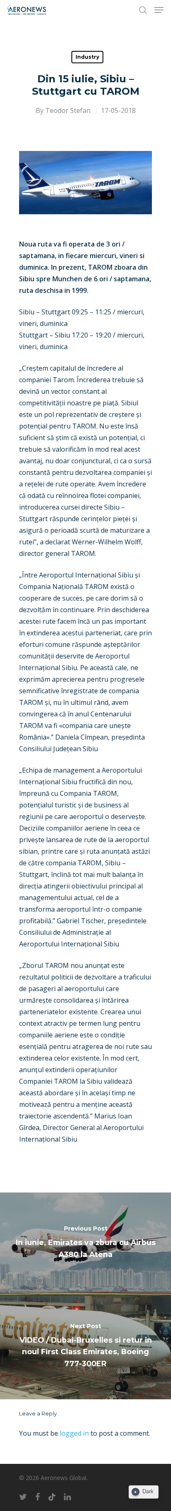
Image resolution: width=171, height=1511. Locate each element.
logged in (74, 1433)
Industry (87, 57)
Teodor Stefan (67, 110)
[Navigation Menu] (159, 10)
